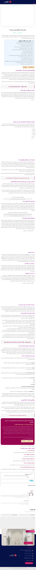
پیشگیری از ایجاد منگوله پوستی (26, 59)
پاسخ (28, 505)
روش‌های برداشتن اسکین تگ (27, 52)
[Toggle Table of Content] (33, 41)
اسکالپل (30, 254)
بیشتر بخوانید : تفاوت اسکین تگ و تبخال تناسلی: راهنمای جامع (21, 55)
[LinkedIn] (31, 481)
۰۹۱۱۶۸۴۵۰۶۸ (25, 67)
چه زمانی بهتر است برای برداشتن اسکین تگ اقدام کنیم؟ (22, 49)
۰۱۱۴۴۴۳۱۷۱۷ (31, 67)
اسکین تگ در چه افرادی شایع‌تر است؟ (26, 48)
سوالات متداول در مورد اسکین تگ (26, 64)
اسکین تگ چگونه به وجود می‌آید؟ (26, 45)
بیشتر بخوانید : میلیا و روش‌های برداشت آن (25, 44)
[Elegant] (6, 2)
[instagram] (29, 481)
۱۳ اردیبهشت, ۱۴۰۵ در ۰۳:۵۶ (25, 494)
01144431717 (16, 540)
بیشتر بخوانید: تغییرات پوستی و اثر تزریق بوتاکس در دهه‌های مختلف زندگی (17, 178)
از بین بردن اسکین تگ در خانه (27, 58)
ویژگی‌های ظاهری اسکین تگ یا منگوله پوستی (24, 42)
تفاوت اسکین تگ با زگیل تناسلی (27, 54)
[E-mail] (32, 481)
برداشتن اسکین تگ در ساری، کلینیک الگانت (24, 62)
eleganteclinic (25, 446)
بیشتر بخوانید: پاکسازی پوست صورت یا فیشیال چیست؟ (17, 415)
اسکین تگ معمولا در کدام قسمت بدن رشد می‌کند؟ (23, 46)
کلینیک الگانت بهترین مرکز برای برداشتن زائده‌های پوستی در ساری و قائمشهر (18, 61)
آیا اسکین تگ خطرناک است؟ (27, 51)
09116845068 (20, 540)
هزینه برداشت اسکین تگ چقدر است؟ (26, 57)
